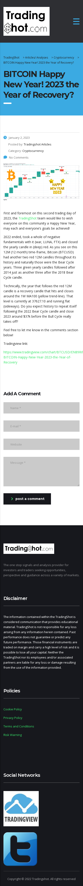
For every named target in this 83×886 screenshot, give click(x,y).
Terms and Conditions (18, 726)
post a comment (29, 499)
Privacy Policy (12, 718)
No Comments (19, 157)
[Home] (26, 21)
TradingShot (27, 218)
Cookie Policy (12, 709)
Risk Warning (12, 735)
